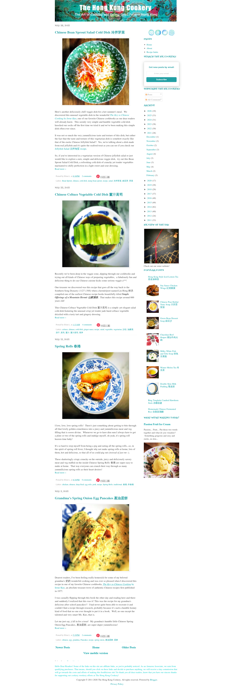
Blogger (153, 679)
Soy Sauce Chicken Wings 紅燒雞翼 (168, 287)
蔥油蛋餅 (109, 639)
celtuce (65, 329)
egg (70, 639)
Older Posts (129, 647)
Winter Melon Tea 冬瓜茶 (169, 369)
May (148, 166)
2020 (149, 180)
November (151, 140)
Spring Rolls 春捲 (68, 346)
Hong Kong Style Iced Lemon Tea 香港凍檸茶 (163, 278)
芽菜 (131, 180)
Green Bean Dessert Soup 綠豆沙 (169, 319)
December (151, 136)
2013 (149, 211)
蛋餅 (116, 639)
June (148, 162)
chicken (65, 484)
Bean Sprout (67, 180)
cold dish (83, 180)
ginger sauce (88, 329)
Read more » (60, 168)
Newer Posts (62, 647)
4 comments (87, 324)
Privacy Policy (117, 683)
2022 (149, 128)
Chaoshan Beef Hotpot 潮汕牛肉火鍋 (169, 337)
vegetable (109, 329)
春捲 (125, 484)
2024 (149, 119)
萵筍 (63, 332)
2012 (149, 215)
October (150, 145)
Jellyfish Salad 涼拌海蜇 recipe (70, 148)
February (150, 175)
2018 (149, 189)
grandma (76, 639)
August (149, 153)
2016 (149, 198)
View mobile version (95, 653)
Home (96, 647)
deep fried (80, 484)
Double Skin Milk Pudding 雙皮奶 (168, 385)
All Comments (154, 99)
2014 (149, 206)
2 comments (87, 176)
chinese (76, 180)
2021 (149, 132)
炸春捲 (131, 484)
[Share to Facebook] (108, 177)
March (149, 170)
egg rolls (88, 484)
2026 (149, 110)
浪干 (58, 332)
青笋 (81, 332)
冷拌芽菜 (117, 180)
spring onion (99, 639)
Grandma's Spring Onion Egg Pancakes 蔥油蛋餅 (91, 497)
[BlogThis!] (104, 177)
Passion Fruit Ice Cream (157, 424)
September (151, 149)
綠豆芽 (125, 180)
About (149, 48)
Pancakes (84, 639)
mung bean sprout (95, 180)
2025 (149, 115)
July (148, 158)
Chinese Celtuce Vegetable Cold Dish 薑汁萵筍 (89, 194)
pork (94, 484)
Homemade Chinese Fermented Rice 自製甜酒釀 (162, 410)
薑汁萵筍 (74, 332)
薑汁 (67, 332)
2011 (149, 220)
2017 (149, 193)
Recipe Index (152, 52)
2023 (149, 124)
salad (111, 180)
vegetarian (118, 329)
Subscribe (161, 79)
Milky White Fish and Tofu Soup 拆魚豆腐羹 (169, 354)
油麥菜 (130, 329)
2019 (149, 184)
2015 (149, 202)
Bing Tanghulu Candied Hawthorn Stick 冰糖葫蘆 (163, 401)
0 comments (87, 479)
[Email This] (101, 177)
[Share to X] (106, 177)
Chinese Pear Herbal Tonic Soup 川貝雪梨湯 (169, 304)
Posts (149, 94)
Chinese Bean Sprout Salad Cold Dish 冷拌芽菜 (90, 32)
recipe (105, 180)
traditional (118, 484)
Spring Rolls (108, 484)
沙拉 (125, 329)
